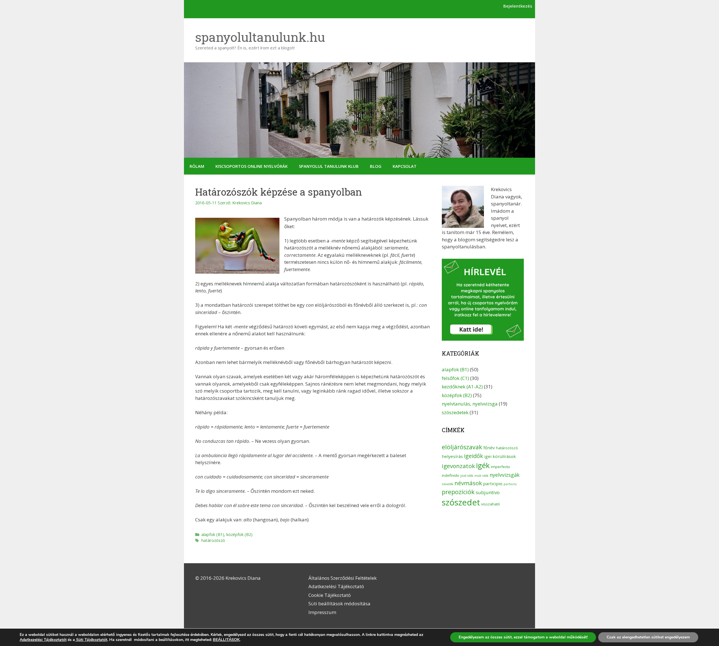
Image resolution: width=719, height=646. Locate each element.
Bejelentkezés (517, 6)
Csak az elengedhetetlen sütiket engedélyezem (648, 637)
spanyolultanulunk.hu (260, 37)
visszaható (490, 504)
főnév (489, 447)
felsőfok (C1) (455, 378)
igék (483, 465)
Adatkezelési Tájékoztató (336, 586)
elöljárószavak (462, 447)
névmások (468, 483)
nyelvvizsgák (505, 474)
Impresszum (322, 612)
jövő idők (466, 476)
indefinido (450, 475)
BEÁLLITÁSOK (226, 639)
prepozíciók (458, 492)
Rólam (197, 166)
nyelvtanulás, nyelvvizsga (470, 403)
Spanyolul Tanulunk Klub (329, 166)
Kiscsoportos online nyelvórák (251, 166)
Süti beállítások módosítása (339, 603)
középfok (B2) (239, 534)
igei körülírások (500, 456)
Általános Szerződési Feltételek (342, 578)
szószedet (461, 502)
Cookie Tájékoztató (329, 595)
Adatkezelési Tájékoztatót (43, 639)
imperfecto (500, 466)
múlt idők (481, 476)
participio (492, 483)
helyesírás (452, 456)
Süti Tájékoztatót (91, 639)
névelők (447, 484)
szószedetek (455, 412)
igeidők (473, 456)
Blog (375, 166)
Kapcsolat (405, 166)
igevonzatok (458, 466)
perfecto (510, 484)
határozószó (213, 540)
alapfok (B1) (212, 534)
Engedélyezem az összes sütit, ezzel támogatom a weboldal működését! (523, 637)
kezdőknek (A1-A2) (462, 386)
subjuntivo (488, 492)
